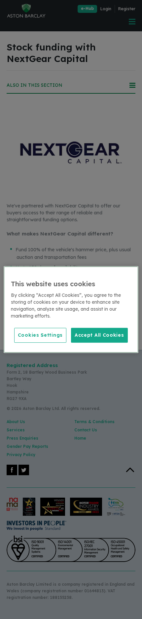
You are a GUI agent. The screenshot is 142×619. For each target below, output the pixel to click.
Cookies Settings (40, 335)
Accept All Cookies (99, 335)
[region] (71, 309)
